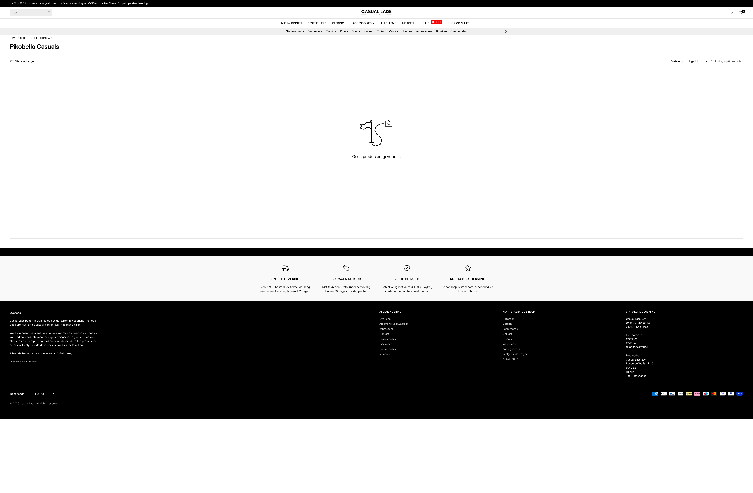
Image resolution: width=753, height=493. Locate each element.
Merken (408, 23)
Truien (381, 31)
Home (13, 38)
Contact (384, 333)
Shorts (356, 31)
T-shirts (331, 31)
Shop (23, 38)
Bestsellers (317, 23)
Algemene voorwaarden (394, 323)
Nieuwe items (295, 31)
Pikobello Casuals (41, 38)
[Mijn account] (732, 12)
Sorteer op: (678, 61)
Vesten (393, 31)
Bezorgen (509, 318)
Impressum (386, 328)
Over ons (385, 318)
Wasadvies (509, 344)
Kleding (338, 23)
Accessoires (362, 23)
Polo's (344, 31)
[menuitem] (293, 23)
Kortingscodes (511, 349)
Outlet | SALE (510, 359)
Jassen (368, 31)
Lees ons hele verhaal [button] (24, 361)
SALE (426, 23)
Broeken (441, 31)
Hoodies (407, 31)
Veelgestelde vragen (515, 354)
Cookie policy (387, 349)
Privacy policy (387, 339)
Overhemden (458, 31)
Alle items (388, 23)
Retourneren (510, 328)
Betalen (507, 323)
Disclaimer (385, 344)
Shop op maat (458, 23)
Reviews (384, 354)
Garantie (508, 339)
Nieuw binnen (291, 23)
